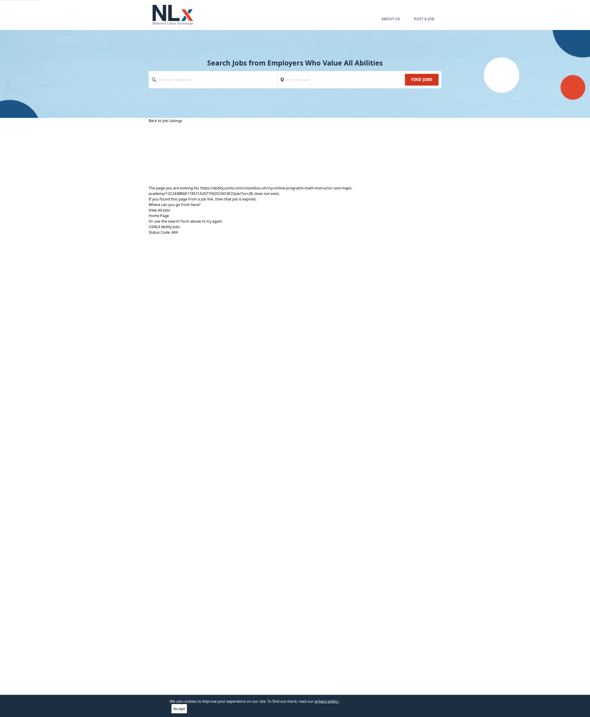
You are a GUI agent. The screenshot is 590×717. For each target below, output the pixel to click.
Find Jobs (421, 79)
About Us (390, 18)
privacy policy (327, 701)
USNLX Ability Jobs (164, 226)
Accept (179, 708)
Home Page (159, 215)
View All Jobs (159, 210)
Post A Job (424, 18)
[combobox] (214, 79)
